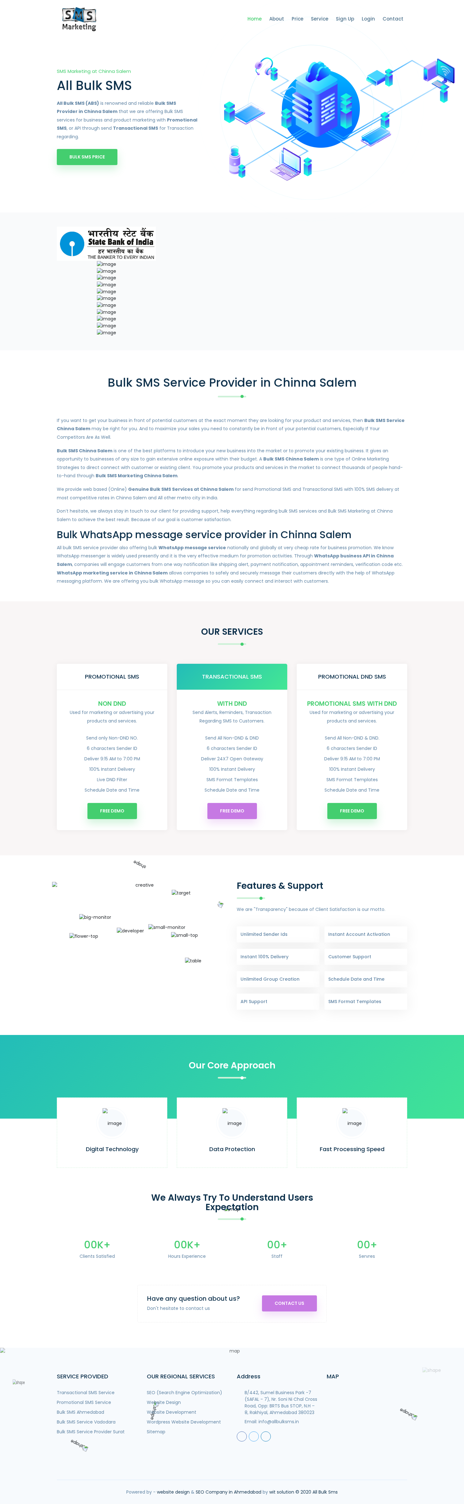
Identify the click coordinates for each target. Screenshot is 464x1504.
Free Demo (112, 811)
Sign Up (345, 18)
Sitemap (156, 1432)
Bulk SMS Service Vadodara (86, 1422)
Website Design (164, 1402)
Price (297, 18)
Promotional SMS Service (84, 1402)
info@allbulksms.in (279, 1421)
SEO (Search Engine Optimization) (184, 1392)
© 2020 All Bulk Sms (316, 1492)
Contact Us (289, 1303)
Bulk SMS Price (87, 157)
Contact (393, 18)
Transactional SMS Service (86, 1392)
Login (368, 18)
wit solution (281, 1492)
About (276, 18)
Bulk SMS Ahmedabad (80, 1412)
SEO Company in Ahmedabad (228, 1492)
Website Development (171, 1412)
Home (254, 18)
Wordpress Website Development (184, 1422)
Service (319, 18)
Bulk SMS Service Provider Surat (91, 1432)
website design (173, 1492)
